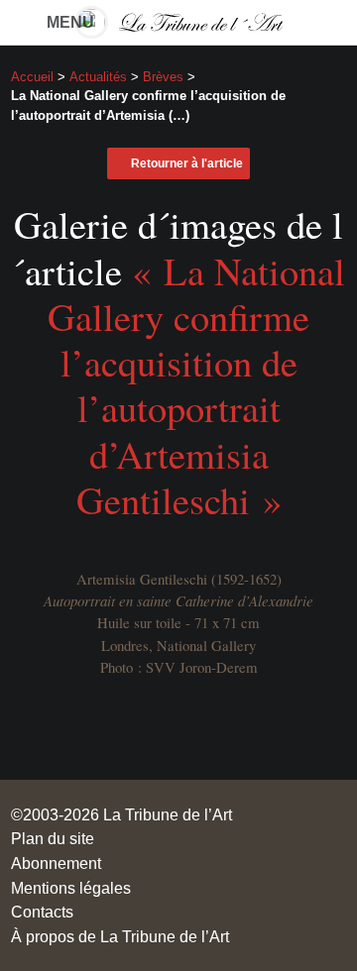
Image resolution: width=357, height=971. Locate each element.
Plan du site (52, 838)
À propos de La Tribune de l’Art (120, 936)
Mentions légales (71, 888)
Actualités (98, 76)
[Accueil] (178, 22)
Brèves (163, 76)
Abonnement (56, 863)
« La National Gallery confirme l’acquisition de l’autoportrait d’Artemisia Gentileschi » (196, 385)
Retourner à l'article (187, 163)
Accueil (32, 76)
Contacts (42, 911)
